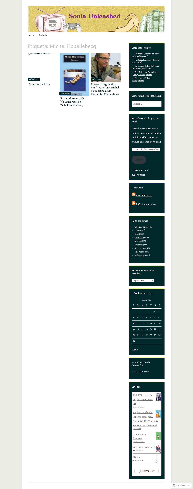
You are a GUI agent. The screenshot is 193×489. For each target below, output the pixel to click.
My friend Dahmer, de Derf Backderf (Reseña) (145, 55)
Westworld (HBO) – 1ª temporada (142, 79)
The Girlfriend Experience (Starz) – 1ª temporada (145, 73)
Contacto (43, 35)
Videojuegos (140, 255)
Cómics (138, 230)
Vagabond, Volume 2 (144, 447)
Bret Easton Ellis (138, 460)
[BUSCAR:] (146, 104)
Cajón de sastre (141, 227)
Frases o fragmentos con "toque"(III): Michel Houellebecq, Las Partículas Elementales (105, 89)
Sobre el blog (141, 248)
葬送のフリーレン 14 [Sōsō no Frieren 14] (143, 399)
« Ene (135, 349)
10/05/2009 (65, 93)
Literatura (139, 237)
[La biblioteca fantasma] (158, 439)
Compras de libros (39, 84)
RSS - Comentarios (146, 204)
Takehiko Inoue (138, 450)
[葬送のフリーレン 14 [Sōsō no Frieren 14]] (158, 400)
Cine (137, 234)
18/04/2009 (96, 79)
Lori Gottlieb (137, 429)
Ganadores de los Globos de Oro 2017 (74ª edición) (145, 67)
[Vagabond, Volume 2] (158, 451)
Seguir (139, 159)
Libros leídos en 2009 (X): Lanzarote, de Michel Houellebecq (72, 102)
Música (138, 241)
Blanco (136, 457)
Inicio (31, 35)
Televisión (139, 252)
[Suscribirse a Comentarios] (133, 204)
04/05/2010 (33, 79)
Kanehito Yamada (139, 407)
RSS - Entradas (144, 195)
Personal (139, 245)
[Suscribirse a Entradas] (133, 195)
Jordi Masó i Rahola (139, 442)
